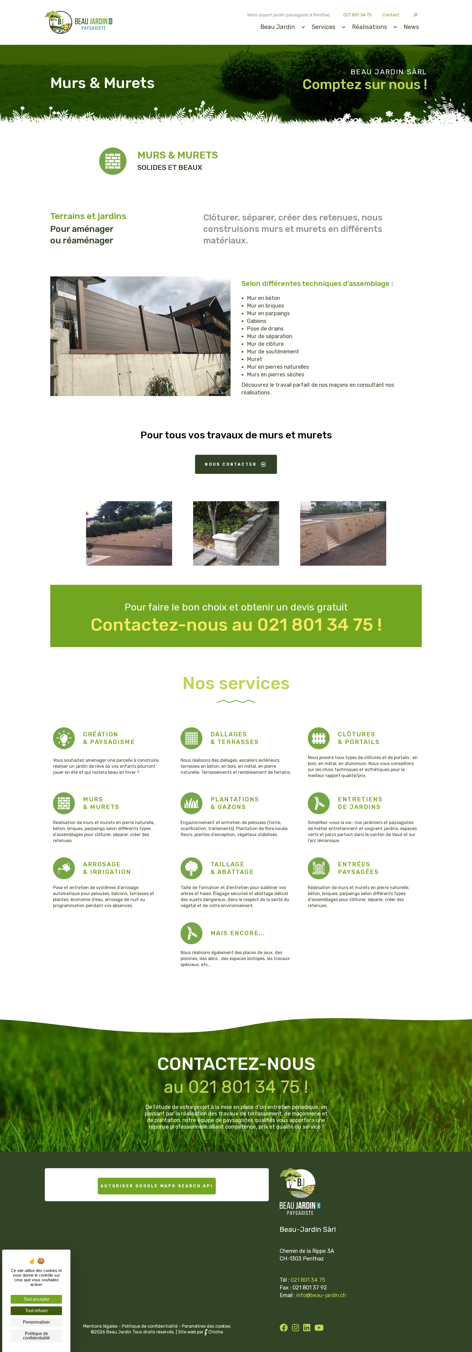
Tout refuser (36, 1310)
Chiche (215, 1332)
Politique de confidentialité (150, 1326)
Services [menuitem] (323, 27)
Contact (390, 14)
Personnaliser (36, 1322)
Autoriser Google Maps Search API (157, 1186)
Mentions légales (100, 1326)
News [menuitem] (411, 27)
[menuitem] (303, 27)
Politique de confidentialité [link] (36, 1335)
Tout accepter (36, 1299)
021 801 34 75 (357, 14)
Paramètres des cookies (206, 1326)
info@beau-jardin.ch (321, 1295)
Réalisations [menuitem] (369, 27)
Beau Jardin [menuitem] (277, 27)
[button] (416, 15)
